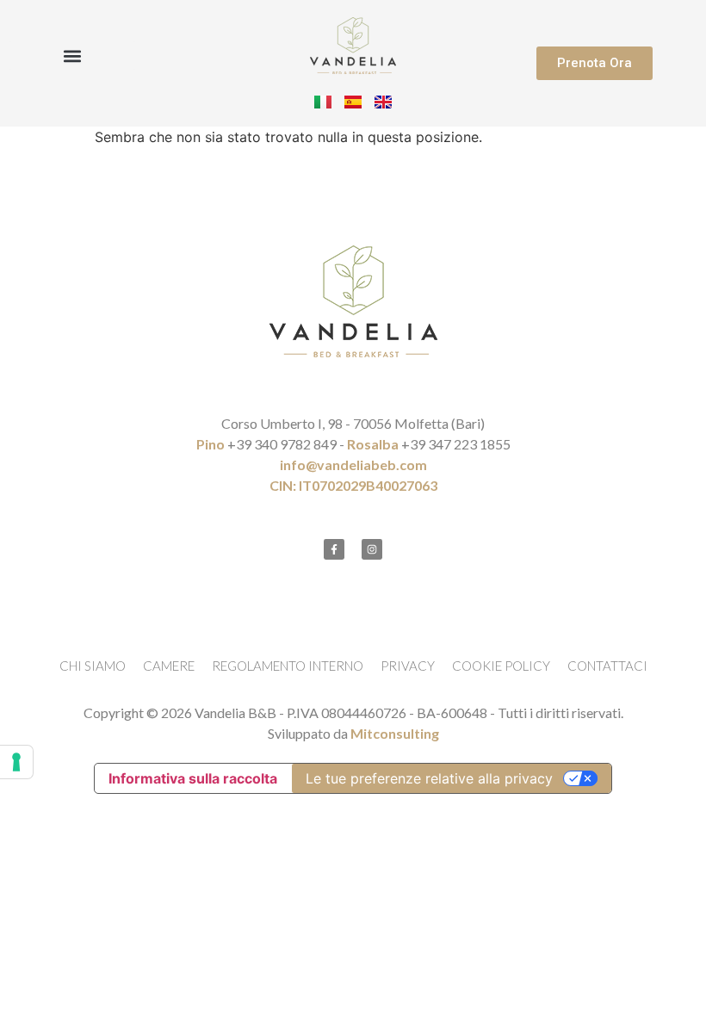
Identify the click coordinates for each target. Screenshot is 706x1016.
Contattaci (607, 665)
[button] (72, 55)
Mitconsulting (394, 733)
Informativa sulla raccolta (192, 778)
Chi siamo (92, 665)
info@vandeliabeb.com (353, 464)
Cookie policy (501, 665)
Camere (169, 665)
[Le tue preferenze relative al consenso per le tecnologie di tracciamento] (16, 762)
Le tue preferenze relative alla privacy (429, 778)
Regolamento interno (287, 665)
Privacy (408, 665)
